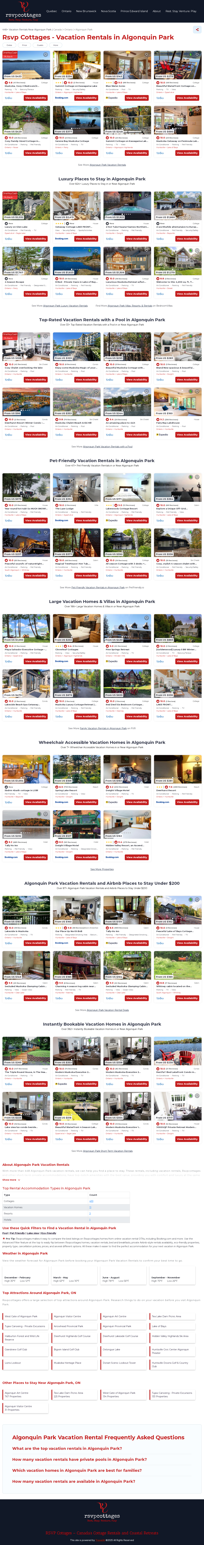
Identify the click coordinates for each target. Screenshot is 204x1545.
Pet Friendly (17, 1233)
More (55, 45)
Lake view (33, 1233)
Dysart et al (169, 92)
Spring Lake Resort (66, 790)
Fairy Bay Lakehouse (168, 423)
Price (24, 45)
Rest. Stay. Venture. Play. (181, 11)
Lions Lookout (13, 1362)
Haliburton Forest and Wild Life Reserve (22, 1338)
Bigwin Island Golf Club (66, 1349)
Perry (66, 147)
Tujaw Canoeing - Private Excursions (25, 1326)
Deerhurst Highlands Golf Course (72, 1336)
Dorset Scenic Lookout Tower (119, 1362)
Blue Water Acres (115, 86)
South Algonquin (12, 570)
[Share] (197, 29)
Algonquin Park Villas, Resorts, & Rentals (130, 305)
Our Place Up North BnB (68, 931)
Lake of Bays (21, 92)
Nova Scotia (108, 11)
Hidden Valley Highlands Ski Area (170, 1336)
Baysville (171, 233)
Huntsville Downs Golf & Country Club (170, 1364)
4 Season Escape (14, 282)
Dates (9, 45)
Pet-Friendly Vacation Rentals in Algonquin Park (98, 587)
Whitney (25, 570)
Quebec (51, 11)
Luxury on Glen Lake (16, 227)
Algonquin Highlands (73, 92)
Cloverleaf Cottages (66, 649)
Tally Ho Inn (11, 845)
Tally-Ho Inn (112, 931)
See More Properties (102, 869)
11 (90, 1207)
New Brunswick (86, 11)
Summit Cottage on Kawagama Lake (76, 86)
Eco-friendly (48, 1233)
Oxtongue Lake (111, 1349)
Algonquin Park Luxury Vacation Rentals (65, 305)
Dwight (120, 233)
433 (91, 1201)
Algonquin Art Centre (114, 1316)
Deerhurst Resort (166, 790)
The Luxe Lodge (64, 508)
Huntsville (9, 92)
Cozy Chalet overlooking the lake (24, 367)
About (157, 11)
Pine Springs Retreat (117, 649)
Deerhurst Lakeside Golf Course (120, 1336)
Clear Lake (20, 993)
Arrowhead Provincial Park (68, 1326)
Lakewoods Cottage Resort (122, 508)
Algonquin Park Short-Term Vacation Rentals (108, 1151)
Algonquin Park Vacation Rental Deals (108, 1010)
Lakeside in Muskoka (16, 931)
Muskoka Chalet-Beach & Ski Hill (73, 423)
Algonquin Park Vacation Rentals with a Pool (107, 446)
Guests (40, 45)
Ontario (66, 11)
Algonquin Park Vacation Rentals (108, 164)
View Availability (35, 97)
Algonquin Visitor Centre (67, 1316)
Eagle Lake (20, 233)
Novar (15, 147)
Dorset (169, 288)
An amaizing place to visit (120, 423)
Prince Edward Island (134, 11)
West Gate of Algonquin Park (21, 1316)
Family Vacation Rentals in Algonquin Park (103, 728)
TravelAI (100, 1540)
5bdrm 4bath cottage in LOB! (21, 790)
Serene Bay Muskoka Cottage (72, 141)
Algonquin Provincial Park (117, 1326)
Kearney (120, 711)
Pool (5, 1233)
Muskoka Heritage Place (67, 1362)
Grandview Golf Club (16, 1349)
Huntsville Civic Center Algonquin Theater (170, 1351)
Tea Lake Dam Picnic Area (166, 1316)
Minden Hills (119, 656)
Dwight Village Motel (117, 790)
